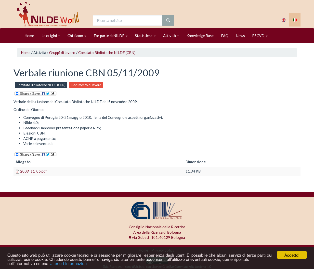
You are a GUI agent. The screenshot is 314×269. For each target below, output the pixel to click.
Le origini (49, 35)
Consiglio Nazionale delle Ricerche (157, 227)
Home (29, 35)
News (240, 35)
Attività (170, 35)
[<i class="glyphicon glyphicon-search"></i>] (168, 20)
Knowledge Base (200, 35)
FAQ (224, 35)
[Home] (50, 14)
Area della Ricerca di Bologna (157, 232)
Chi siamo (75, 35)
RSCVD (258, 35)
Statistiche (144, 35)
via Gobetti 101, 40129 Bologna (158, 237)
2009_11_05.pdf (33, 171)
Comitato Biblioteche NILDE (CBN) (106, 52)
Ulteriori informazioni (69, 263)
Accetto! (292, 255)
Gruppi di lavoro (62, 52)
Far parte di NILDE (109, 35)
